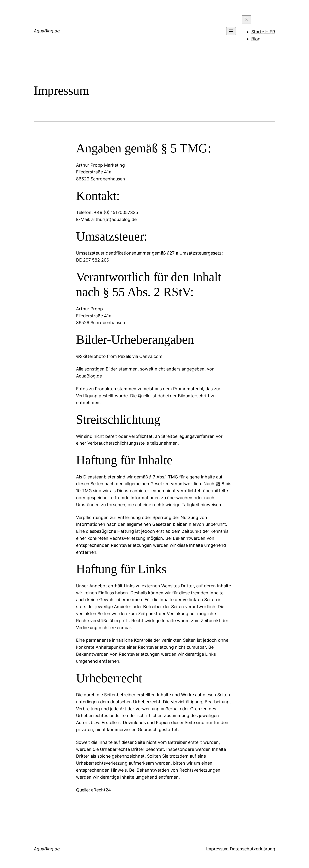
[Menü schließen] (246, 19)
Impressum (217, 848)
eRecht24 (101, 789)
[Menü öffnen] (231, 31)
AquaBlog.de (47, 30)
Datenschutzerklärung (252, 848)
